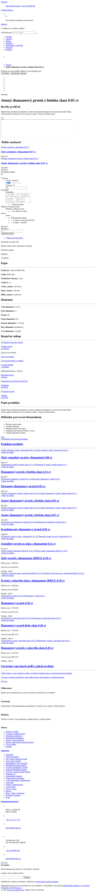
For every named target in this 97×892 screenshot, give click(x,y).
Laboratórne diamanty (14, 776)
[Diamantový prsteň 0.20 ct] (23, 596)
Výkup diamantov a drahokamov (18, 780)
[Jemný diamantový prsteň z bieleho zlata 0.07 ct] (39, 508)
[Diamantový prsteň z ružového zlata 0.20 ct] (35, 641)
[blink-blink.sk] (7, 10)
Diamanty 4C (11, 774)
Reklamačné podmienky (15, 738)
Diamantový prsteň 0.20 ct (17, 603)
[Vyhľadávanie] (36, 33)
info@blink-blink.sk (13, 6)
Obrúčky (9, 37)
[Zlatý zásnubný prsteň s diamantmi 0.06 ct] (34, 450)
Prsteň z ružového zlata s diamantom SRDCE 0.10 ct (33, 580)
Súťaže (8, 791)
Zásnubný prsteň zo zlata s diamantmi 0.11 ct (28, 543)
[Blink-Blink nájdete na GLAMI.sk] (76, 886)
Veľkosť (4, 178)
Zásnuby (9, 39)
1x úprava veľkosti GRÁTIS (23, 220)
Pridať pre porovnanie (15, 238)
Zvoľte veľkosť (12, 181)
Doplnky (9, 50)
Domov (8, 65)
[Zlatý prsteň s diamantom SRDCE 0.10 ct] (34, 551)
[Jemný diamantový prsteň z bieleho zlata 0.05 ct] (39, 493)
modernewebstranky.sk (15, 890)
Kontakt (9, 747)
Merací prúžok (18, 205)
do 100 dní (20, 211)
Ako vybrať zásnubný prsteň (16, 759)
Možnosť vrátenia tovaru (10, 207)
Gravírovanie (10, 787)
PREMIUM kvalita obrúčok (16, 765)
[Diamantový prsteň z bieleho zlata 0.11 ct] (34, 465)
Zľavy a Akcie (11, 789)
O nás (8, 797)
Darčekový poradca (13, 795)
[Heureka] (5, 888)
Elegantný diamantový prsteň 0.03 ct (23, 486)
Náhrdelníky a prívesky (14, 45)
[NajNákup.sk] (16, 888)
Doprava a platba (12, 732)
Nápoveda (5, 751)
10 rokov (20, 223)
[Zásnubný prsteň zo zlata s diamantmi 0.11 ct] (36, 536)
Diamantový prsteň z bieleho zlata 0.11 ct (26, 471)
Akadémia (9, 755)
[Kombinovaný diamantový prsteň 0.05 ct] (33, 522)
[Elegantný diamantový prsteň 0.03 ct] (30, 479)
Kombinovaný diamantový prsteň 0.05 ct (25, 529)
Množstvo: (5, 229)
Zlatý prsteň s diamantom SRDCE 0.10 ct (26, 558)
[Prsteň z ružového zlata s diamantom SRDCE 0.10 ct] (42, 573)
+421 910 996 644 (28, 6)
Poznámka (5, 190)
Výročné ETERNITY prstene (17, 767)
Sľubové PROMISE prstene (16, 770)
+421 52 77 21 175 (13, 820)
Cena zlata (9, 782)
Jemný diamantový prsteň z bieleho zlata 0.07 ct (30, 515)
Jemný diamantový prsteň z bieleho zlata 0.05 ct (30, 500)
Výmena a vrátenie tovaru (15, 734)
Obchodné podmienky (14, 736)
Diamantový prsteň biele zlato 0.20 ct (23, 625)
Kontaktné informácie (9, 802)
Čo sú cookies (11, 744)
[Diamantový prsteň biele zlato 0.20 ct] (31, 618)
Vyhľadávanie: (6, 33)
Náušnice (9, 43)
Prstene (8, 41)
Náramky (9, 48)
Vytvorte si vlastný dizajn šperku (18, 772)
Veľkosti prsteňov (12, 757)
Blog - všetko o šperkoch (15, 793)
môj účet (4, 2)
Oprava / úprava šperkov (15, 740)
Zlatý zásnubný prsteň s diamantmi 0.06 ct (26, 457)
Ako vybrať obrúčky (13, 761)
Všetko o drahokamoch (14, 785)
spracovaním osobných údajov (47, 882)
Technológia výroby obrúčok (16, 763)
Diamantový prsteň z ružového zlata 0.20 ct (27, 647)
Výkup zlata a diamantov (15, 778)
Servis (3, 213)
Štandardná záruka (20, 218)
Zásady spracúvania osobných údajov (20, 742)
